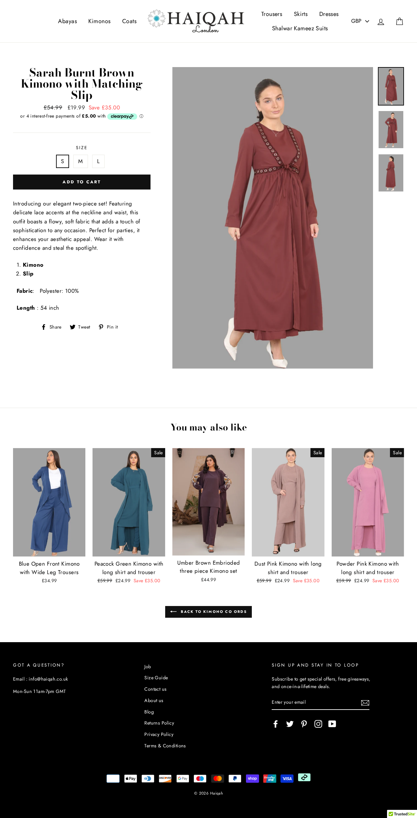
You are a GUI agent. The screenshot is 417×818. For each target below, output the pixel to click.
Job (147, 666)
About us (153, 700)
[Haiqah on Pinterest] (304, 724)
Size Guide (156, 677)
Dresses (329, 14)
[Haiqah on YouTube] (332, 724)
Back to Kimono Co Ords (213, 611)
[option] (272, 218)
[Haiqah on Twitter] (290, 724)
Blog (149, 712)
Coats (129, 21)
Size (81, 147)
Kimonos (99, 21)
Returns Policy (159, 723)
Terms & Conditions (165, 745)
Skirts (301, 14)
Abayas (67, 21)
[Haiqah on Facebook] (276, 724)
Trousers (271, 14)
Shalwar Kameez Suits (300, 28)
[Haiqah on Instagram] (318, 724)
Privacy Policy (158, 734)
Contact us (155, 689)
